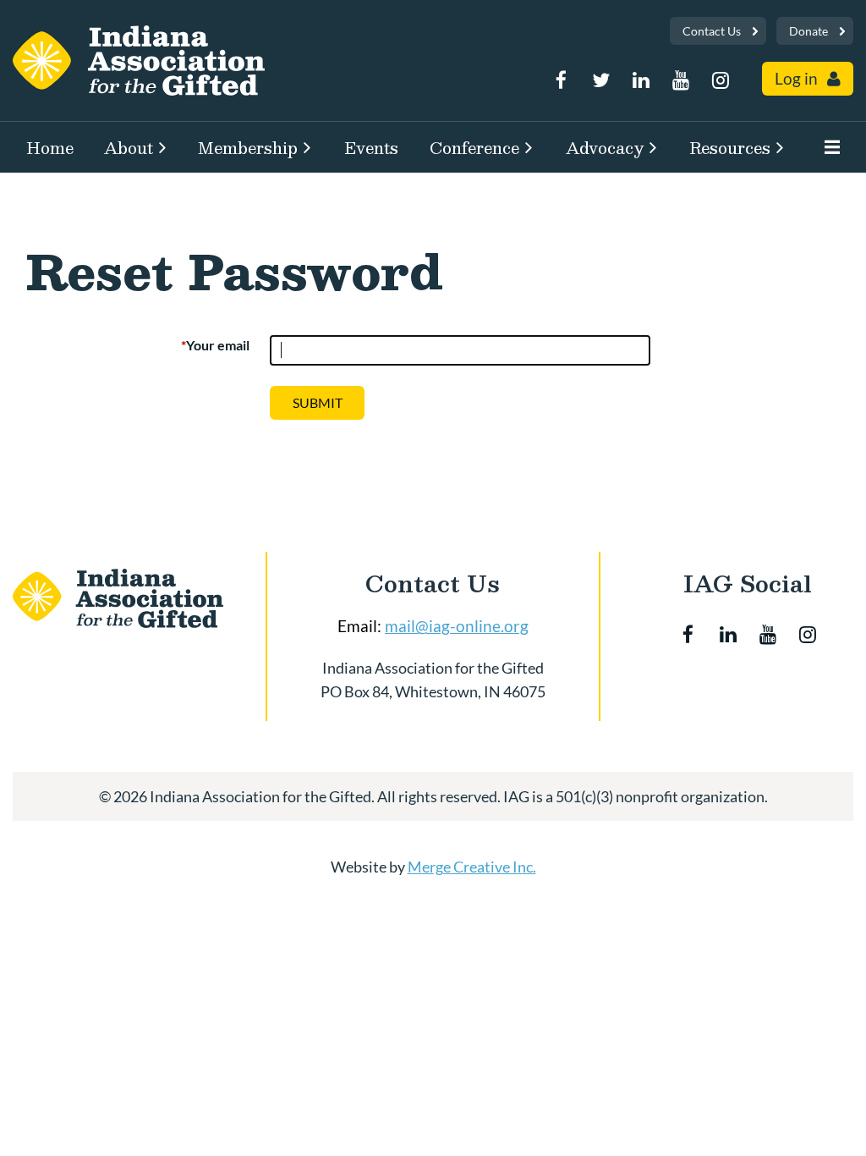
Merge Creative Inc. (472, 866)
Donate (808, 31)
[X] (601, 80)
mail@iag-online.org (457, 626)
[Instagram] (720, 80)
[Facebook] (561, 80)
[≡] (828, 147)
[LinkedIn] (640, 80)
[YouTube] (680, 80)
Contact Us (711, 31)
